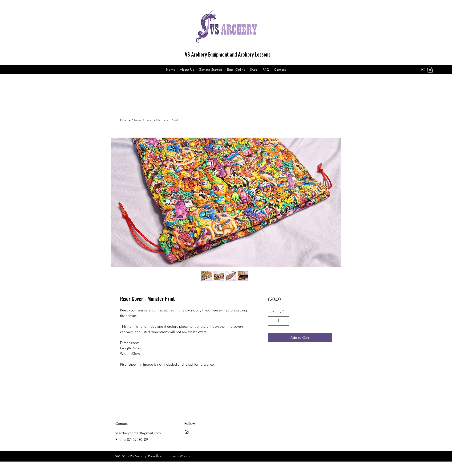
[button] (430, 69)
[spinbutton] (278, 321)
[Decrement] (271, 321)
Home (125, 120)
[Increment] (285, 321)
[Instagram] (423, 69)
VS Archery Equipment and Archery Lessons (227, 54)
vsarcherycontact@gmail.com (138, 433)
